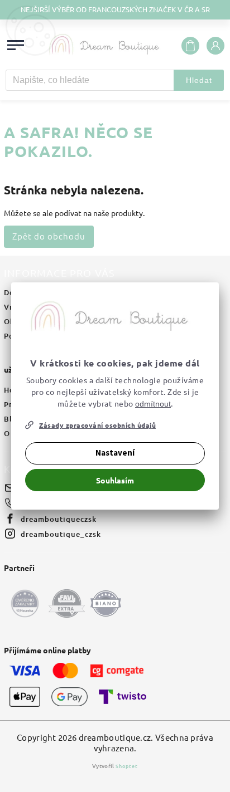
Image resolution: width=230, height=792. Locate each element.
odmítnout (153, 404)
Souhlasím (115, 480)
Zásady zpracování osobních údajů (97, 425)
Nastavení (115, 453)
